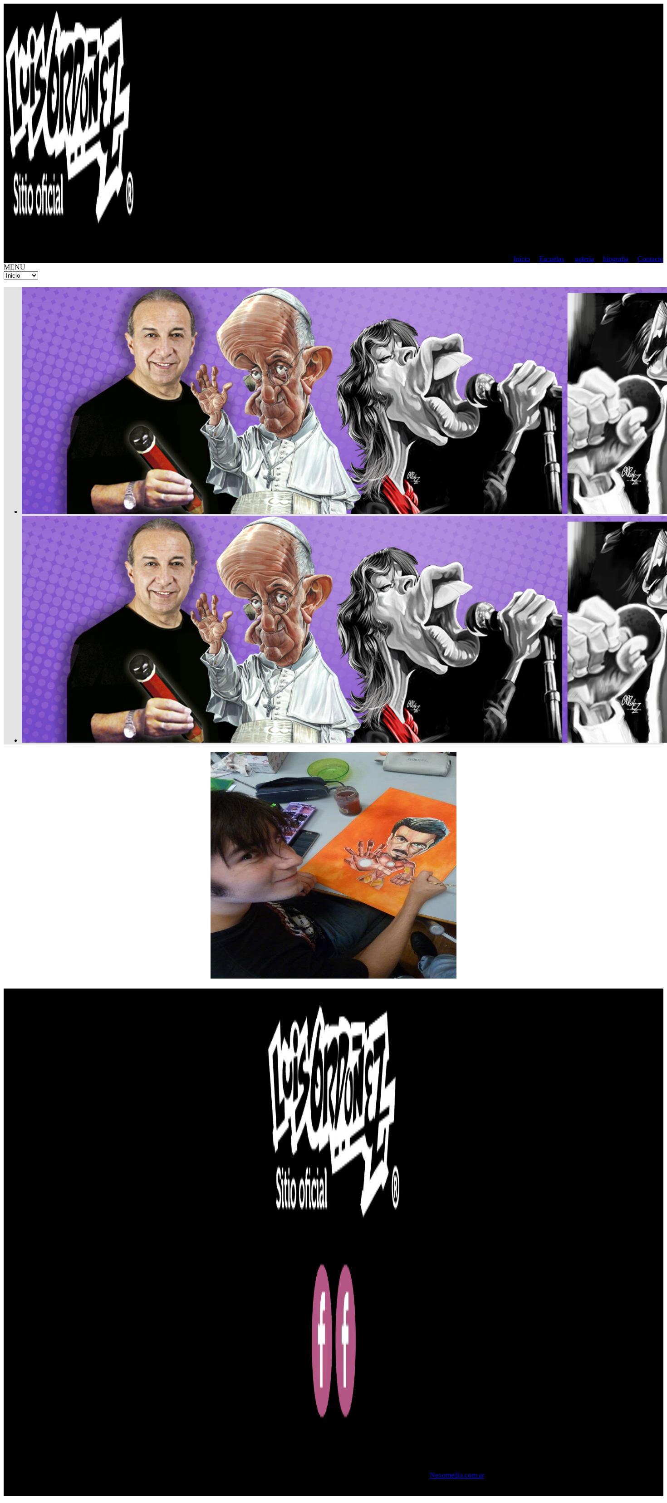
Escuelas (551, 259)
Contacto (650, 259)
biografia (615, 259)
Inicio (522, 259)
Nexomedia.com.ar (457, 1475)
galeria (584, 259)
